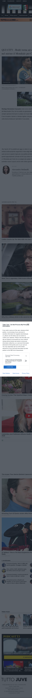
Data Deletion (6, 373)
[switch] (25, 361)
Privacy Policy (25, 373)
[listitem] (16, 356)
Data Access (16, 373)
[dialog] (16, 349)
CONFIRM (10, 367)
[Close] (28, 325)
